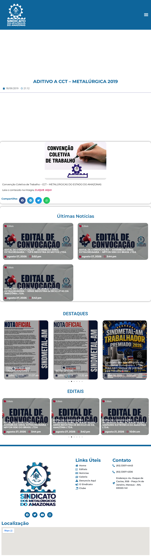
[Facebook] (27, 514)
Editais (10, 226)
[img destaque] (38, 241)
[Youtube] (42, 514)
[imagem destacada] (26, 350)
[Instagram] (49, 514)
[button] (146, 15)
